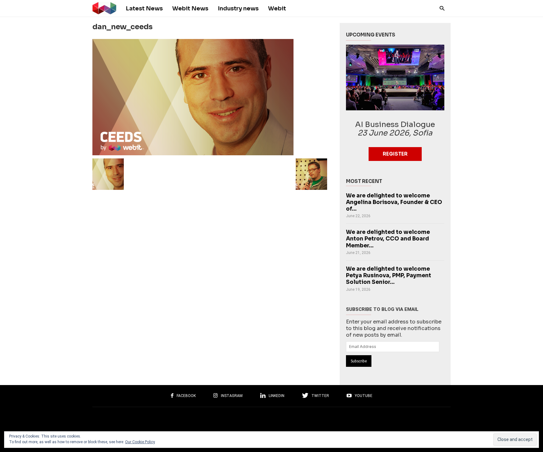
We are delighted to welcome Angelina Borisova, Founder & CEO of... (394, 202)
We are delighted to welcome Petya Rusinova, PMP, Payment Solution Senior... (388, 275)
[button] (440, 8)
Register (395, 154)
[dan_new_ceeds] (209, 97)
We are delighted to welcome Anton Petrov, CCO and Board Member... (388, 239)
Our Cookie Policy (140, 442)
